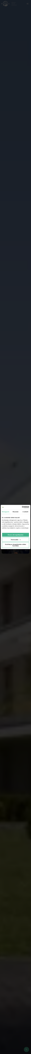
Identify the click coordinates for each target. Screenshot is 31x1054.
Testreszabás (14, 539)
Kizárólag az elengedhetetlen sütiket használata (15, 545)
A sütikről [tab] (25, 511)
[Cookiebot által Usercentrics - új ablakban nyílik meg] (22, 507)
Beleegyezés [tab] (5, 511)
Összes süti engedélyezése (15, 535)
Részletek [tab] (15, 511)
